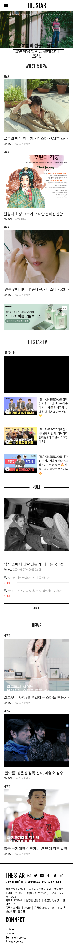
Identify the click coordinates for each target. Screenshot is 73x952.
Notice (10, 929)
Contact (11, 933)
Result (36, 608)
